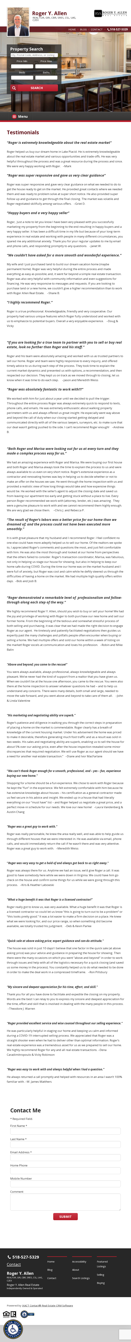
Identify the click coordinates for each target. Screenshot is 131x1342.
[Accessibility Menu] (13, 1329)
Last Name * (18, 1139)
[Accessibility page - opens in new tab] (28, 1319)
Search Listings (81, 1278)
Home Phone (18, 1165)
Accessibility (79, 1261)
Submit (65, 1217)
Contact (97, 29)
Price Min (22, 61)
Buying (101, 1283)
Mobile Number (21, 1178)
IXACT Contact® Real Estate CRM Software (47, 1305)
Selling (100, 1274)
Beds (22, 72)
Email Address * (21, 1152)
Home (72, 29)
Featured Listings (102, 1264)
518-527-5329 (119, 29)
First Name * (18, 1126)
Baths (46, 72)
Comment (16, 1192)
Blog (83, 29)
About (75, 1269)
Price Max (46, 61)
